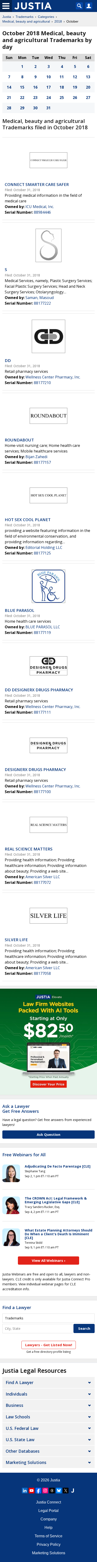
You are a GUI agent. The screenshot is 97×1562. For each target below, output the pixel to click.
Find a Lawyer (16, 1307)
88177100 (42, 791)
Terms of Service (48, 1536)
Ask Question (48, 1134)
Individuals (16, 1394)
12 (75, 76)
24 (48, 97)
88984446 (42, 212)
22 (22, 97)
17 (48, 87)
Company (48, 1519)
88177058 (42, 973)
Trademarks (24, 17)
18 (62, 87)
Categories (46, 17)
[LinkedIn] (25, 1490)
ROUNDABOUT (19, 440)
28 (9, 107)
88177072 (42, 882)
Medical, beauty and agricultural (26, 21)
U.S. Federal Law (22, 1428)
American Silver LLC (42, 876)
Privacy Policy (49, 1544)
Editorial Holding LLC (43, 547)
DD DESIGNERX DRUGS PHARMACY (39, 689)
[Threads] (52, 1490)
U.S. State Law (20, 1439)
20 (88, 87)
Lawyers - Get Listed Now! (48, 1344)
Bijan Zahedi (36, 456)
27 (88, 97)
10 (48, 76)
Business (14, 1405)
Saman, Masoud (39, 297)
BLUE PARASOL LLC (42, 627)
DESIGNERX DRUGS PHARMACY (35, 769)
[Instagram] (45, 1490)
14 (9, 87)
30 (35, 107)
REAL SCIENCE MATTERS (29, 849)
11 (62, 76)
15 (22, 87)
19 (75, 87)
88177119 (42, 632)
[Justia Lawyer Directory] (72, 1490)
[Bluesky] (59, 1490)
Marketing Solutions (26, 1462)
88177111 (42, 712)
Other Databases (23, 1451)
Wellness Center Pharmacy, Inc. (52, 377)
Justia (6, 17)
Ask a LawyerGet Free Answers (20, 1108)
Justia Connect (48, 1502)
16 (35, 87)
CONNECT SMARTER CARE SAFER (37, 184)
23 (35, 97)
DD (8, 360)
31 (48, 107)
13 (88, 76)
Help (48, 1528)
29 (22, 107)
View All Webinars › (48, 1260)
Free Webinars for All (24, 1154)
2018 (58, 21)
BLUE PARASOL (19, 610)
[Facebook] (38, 1490)
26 (75, 97)
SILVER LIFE (16, 939)
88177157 (42, 462)
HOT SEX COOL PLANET (28, 519)
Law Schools (18, 1417)
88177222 (42, 303)
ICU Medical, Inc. (39, 206)
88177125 (42, 553)
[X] (66, 1490)
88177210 (42, 382)
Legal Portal (48, 1511)
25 (62, 97)
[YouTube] (31, 1490)
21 (9, 97)
